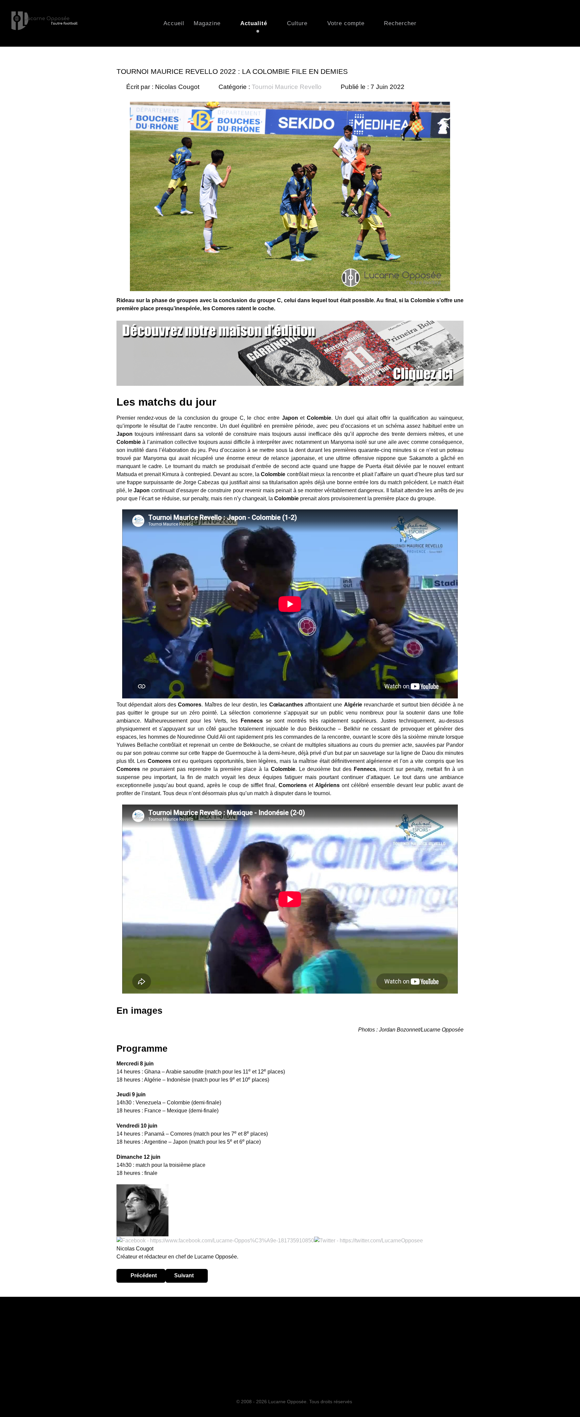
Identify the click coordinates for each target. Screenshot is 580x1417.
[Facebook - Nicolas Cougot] (215, 1240)
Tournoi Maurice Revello (287, 86)
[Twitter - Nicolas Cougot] (368, 1240)
